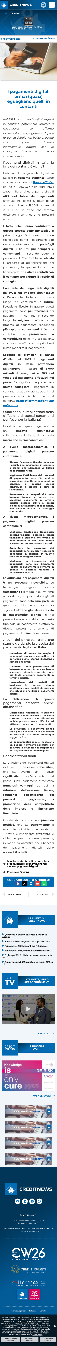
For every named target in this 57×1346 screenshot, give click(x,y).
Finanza (24, 872)
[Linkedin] (25, 1201)
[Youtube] (32, 1201)
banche (11, 861)
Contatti (43, 1311)
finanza (42, 864)
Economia (13, 872)
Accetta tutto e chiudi (47, 1340)
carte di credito (25, 861)
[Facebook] (17, 1201)
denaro (20, 864)
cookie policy (37, 1335)
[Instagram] (39, 1201)
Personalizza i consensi (29, 1340)
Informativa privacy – (20, 1311)
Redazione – (34, 1311)
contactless (42, 861)
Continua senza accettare (10, 1340)
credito (11, 864)
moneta (11, 866)
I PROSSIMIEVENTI (37, 1047)
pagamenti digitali (27, 866)
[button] (43, 5)
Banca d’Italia (43, 182)
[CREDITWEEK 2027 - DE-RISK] (28, 1075)
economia (31, 864)
